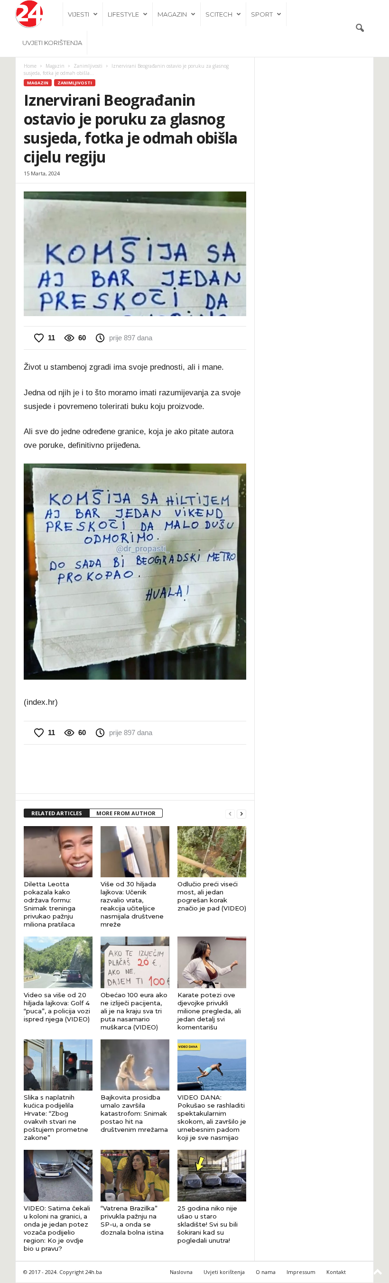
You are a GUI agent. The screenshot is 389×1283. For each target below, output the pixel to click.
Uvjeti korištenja (52, 42)
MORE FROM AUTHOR (126, 813)
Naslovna (181, 1271)
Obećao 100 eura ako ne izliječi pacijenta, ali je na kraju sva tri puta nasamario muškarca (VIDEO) (134, 1011)
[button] (359, 28)
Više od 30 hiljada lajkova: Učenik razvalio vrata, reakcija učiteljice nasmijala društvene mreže (132, 904)
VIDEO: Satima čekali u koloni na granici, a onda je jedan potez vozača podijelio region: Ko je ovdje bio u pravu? (57, 1228)
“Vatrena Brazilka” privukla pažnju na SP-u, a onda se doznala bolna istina (132, 1220)
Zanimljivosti (88, 66)
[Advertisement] (135, 769)
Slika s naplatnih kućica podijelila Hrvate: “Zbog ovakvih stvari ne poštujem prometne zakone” (56, 1117)
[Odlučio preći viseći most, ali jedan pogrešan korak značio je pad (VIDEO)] (211, 851)
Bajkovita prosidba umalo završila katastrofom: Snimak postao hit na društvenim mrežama (134, 1113)
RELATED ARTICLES (56, 813)
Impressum (301, 1271)
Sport (262, 14)
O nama (266, 1271)
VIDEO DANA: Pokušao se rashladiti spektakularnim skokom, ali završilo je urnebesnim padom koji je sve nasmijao (211, 1117)
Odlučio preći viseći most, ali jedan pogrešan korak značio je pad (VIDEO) (211, 896)
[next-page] (241, 814)
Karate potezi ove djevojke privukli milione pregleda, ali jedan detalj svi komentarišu (209, 1011)
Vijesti (78, 14)
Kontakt (336, 1271)
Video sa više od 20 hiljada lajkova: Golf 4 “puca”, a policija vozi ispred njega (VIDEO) (57, 1007)
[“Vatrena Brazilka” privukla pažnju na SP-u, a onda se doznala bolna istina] (135, 1175)
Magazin (172, 14)
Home (30, 66)
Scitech (218, 14)
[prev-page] (230, 814)
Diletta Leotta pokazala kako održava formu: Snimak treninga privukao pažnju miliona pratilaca (49, 904)
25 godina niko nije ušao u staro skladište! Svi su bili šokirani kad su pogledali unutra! (207, 1224)
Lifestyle (123, 14)
